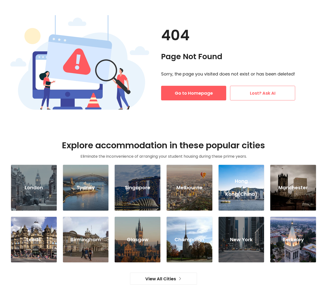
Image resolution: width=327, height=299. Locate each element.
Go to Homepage (194, 93)
